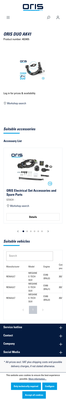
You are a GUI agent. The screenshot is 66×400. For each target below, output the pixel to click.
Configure (49, 386)
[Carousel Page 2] (27, 231)
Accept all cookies (34, 395)
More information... (37, 379)
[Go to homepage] (33, 7)
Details (33, 217)
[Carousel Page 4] (34, 231)
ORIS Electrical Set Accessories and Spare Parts (31, 192)
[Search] (48, 17)
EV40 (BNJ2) (46, 277)
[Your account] (58, 17)
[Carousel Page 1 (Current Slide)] (23, 231)
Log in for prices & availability (19, 93)
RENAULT (10, 277)
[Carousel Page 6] (42, 231)
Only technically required (26, 386)
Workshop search (16, 103)
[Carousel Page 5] (38, 231)
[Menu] (8, 17)
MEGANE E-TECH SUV (32, 276)
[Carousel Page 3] (31, 231)
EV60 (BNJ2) (46, 298)
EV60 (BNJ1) (46, 288)
